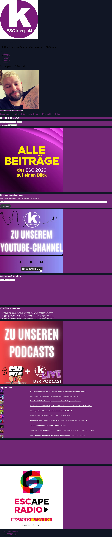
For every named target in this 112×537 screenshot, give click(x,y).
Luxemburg (7, 60)
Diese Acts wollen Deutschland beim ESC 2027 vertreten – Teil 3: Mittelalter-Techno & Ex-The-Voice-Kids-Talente (62, 430)
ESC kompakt (8, 42)
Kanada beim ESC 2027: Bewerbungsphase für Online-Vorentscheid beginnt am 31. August (55, 401)
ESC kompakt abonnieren (11, 531)
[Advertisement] (52, 293)
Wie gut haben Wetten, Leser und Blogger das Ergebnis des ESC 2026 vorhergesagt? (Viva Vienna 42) (58, 420)
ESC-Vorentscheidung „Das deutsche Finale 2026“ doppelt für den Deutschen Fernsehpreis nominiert (58, 391)
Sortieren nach (4, 125)
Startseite (6, 54)
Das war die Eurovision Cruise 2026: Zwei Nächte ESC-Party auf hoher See (33, 312)
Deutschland (7, 55)
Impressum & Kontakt (10, 535)
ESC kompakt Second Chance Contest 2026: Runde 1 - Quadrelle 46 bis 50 (51, 411)
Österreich (6, 57)
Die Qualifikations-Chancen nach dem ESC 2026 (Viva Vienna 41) (48, 425)
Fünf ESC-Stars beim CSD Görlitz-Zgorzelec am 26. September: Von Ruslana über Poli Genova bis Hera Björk (61, 406)
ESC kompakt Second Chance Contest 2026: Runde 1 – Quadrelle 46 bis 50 (30, 313)
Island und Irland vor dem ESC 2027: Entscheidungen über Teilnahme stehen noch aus (54, 396)
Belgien (6, 62)
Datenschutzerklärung (10, 533)
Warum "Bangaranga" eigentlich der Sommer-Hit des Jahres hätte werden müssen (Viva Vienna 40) (57, 435)
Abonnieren (5, 206)
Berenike (20, 110)
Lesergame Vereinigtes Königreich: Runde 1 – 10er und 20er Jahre (30, 114)
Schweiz (6, 58)
